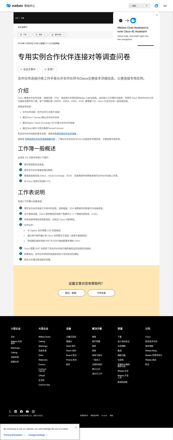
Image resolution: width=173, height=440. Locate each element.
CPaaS (42, 376)
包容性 (121, 360)
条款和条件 (84, 416)
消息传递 (15, 357)
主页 (16, 18)
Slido (41, 355)
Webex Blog (151, 351)
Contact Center (42, 370)
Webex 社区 (123, 371)
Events (42, 364)
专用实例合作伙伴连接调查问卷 (40, 139)
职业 (147, 364)
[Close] (76, 427)
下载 (120, 337)
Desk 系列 (70, 346)
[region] (39, 432)
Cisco (148, 337)
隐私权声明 (95, 416)
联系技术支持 (151, 341)
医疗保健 (96, 341)
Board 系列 (71, 355)
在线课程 (122, 346)
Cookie (104, 416)
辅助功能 (122, 355)
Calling (14, 353)
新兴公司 (96, 369)
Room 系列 (71, 351)
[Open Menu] (165, 5)
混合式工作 (97, 374)
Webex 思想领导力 (153, 355)
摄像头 (69, 341)
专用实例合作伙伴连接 (65, 133)
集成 (120, 351)
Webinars (43, 360)
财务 (94, 351)
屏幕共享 (15, 362)
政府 (94, 346)
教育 (94, 337)
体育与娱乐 (97, 355)
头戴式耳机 (71, 337)
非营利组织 (97, 364)
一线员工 (96, 360)
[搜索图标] (131, 6)
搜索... (135, 6)
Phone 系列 (71, 360)
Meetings (15, 348)
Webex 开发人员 (123, 376)
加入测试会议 (123, 341)
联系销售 (149, 346)
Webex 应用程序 (16, 342)
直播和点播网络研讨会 (123, 365)
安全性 (41, 380)
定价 (13, 337)
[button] (156, 5)
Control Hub (44, 385)
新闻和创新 (123, 382)
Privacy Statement (13, 435)
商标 (111, 416)
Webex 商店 (150, 360)
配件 (68, 364)
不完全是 (101, 293)
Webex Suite (44, 337)
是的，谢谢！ (71, 293)
